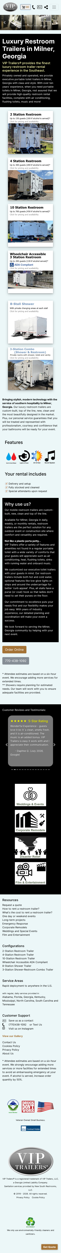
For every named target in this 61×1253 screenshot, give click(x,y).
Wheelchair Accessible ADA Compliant (25, 999)
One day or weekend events (19, 953)
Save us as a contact (19, 1057)
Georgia (28, 1034)
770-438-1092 (15, 661)
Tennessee (8, 1041)
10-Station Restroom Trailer (18, 995)
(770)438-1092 (15, 1061)
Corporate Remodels (14, 964)
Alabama (7, 1034)
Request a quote (12, 942)
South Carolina (44, 1037)
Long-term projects (13, 957)
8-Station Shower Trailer (16, 1003)
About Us (7, 1090)
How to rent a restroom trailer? (20, 946)
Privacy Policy (10, 1087)
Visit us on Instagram (19, 1065)
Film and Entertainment (16, 972)
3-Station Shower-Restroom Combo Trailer (27, 1006)
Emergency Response (15, 960)
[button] (4, 22)
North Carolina (25, 1037)
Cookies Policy (11, 1083)
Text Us (37, 1061)
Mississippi (8, 1037)
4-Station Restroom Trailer (18, 991)
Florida (18, 1034)
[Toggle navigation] (54, 7)
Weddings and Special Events (19, 968)
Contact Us (9, 1079)
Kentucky (39, 1034)
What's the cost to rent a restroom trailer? (27, 949)
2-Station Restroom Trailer (18, 988)
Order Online (14, 650)
